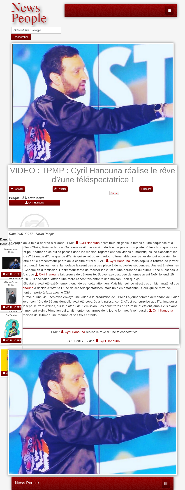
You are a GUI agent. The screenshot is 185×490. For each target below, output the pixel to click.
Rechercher (21, 37)
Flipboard (146, 188)
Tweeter (61, 188)
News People (27, 483)
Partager (18, 188)
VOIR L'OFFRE (13, 274)
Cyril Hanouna (89, 243)
